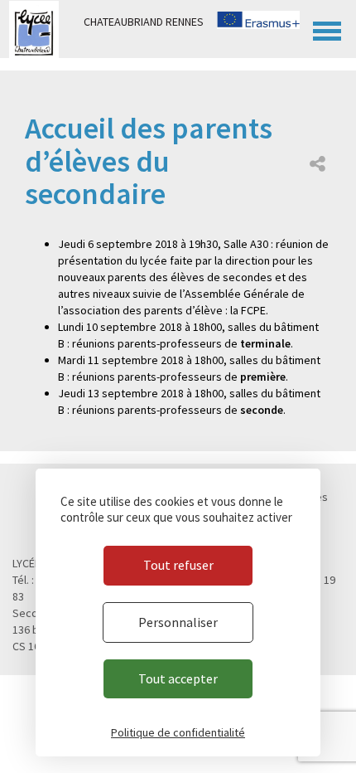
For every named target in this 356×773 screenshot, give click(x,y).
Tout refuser (178, 565)
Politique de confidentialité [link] (178, 732)
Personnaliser (178, 622)
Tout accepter (178, 678)
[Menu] (327, 29)
